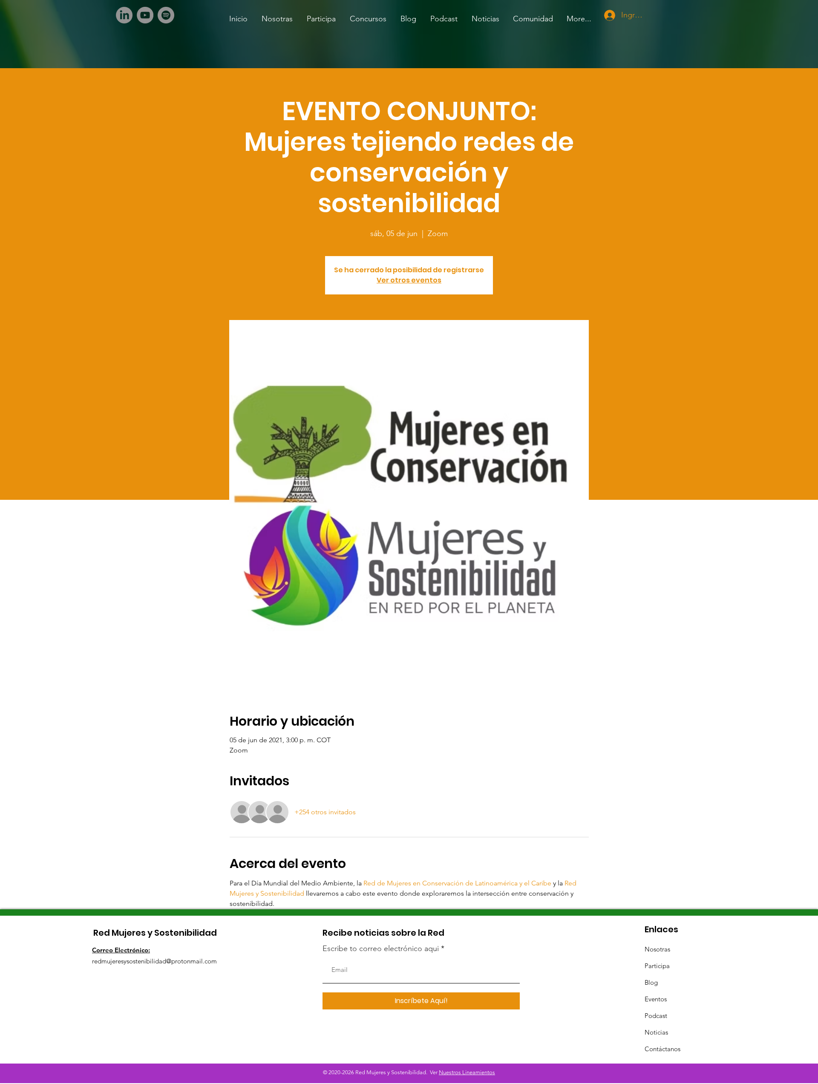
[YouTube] (145, 15)
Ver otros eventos (409, 280)
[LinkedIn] (124, 15)
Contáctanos (662, 1049)
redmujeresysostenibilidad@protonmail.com (154, 961)
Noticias (656, 1032)
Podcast (656, 1016)
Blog (651, 982)
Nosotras (657, 949)
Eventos (656, 999)
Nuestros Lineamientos (467, 1072)
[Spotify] (166, 15)
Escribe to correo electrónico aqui (381, 948)
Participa (657, 966)
